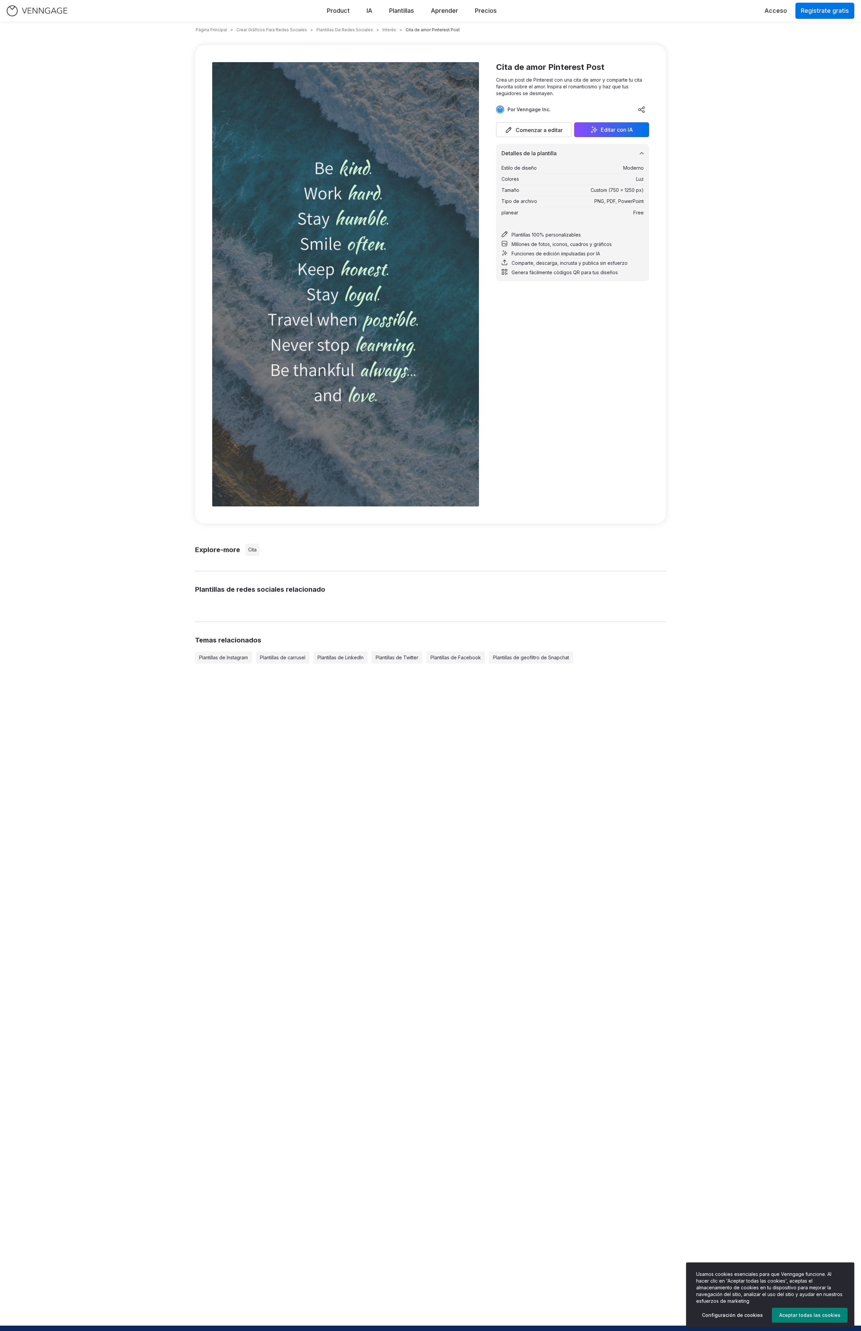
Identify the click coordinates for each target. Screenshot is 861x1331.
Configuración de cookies (732, 1315)
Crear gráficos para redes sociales (271, 29)
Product (338, 10)
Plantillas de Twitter (397, 657)
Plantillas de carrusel (282, 657)
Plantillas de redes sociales (344, 29)
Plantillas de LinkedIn (340, 657)
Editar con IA (617, 129)
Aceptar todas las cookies (809, 1315)
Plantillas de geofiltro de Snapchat (531, 657)
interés (389, 29)
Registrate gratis (825, 10)
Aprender (444, 10)
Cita (252, 549)
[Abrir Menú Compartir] (641, 109)
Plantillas (401, 10)
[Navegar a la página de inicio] (37, 10)
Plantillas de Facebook (455, 657)
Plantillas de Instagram (223, 657)
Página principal (211, 29)
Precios (486, 10)
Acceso (775, 10)
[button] (533, 129)
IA (369, 10)
